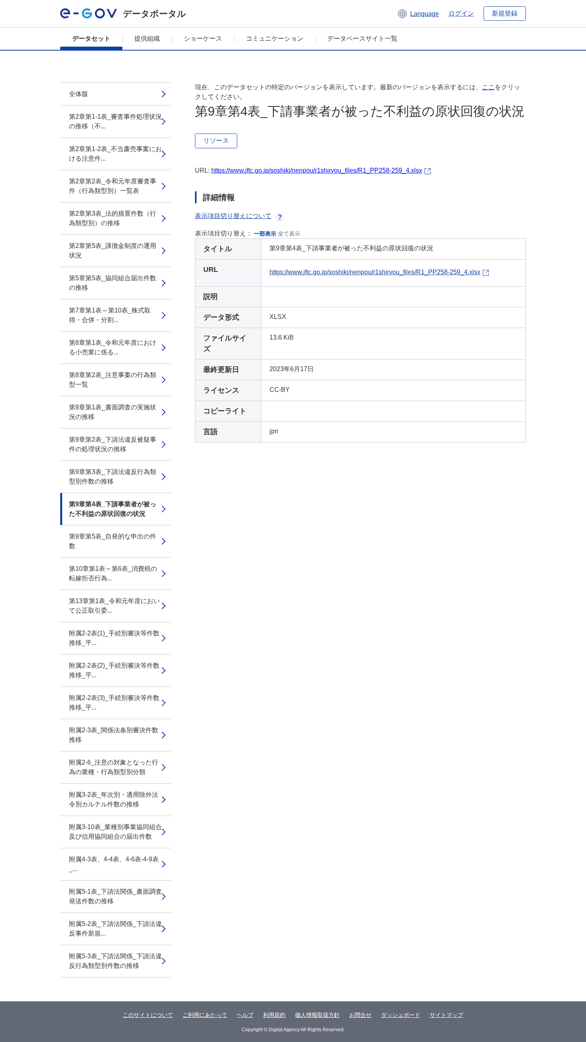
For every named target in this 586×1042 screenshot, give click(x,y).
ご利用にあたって (205, 1015)
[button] (418, 13)
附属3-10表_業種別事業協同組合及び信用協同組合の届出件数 (115, 832)
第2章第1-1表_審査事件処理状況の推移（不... (115, 121)
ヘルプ (245, 1015)
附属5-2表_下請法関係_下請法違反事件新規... (115, 928)
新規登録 (504, 13)
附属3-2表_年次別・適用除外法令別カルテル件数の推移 (113, 799)
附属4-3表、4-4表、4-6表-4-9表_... (114, 864)
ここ (488, 87)
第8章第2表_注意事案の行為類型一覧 (112, 380)
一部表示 (265, 233)
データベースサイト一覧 (362, 38)
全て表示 (289, 233)
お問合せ (360, 1015)
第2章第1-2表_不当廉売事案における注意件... (115, 153)
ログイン (461, 13)
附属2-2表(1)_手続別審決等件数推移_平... (114, 638)
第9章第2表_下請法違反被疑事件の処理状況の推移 (112, 444)
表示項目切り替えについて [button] (233, 215)
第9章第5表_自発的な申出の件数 (112, 541)
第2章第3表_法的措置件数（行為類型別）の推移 (112, 218)
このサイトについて (148, 1015)
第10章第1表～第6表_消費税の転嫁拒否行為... (113, 573)
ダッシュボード (400, 1015)
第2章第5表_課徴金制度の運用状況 (112, 250)
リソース (216, 140)
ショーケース (203, 38)
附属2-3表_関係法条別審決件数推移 (113, 735)
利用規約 (274, 1015)
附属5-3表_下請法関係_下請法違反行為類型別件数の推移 (115, 961)
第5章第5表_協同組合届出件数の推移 (112, 283)
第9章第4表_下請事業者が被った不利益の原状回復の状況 (112, 509)
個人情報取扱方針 (317, 1015)
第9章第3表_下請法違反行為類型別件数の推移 (112, 476)
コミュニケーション (274, 38)
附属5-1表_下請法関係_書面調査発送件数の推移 (115, 896)
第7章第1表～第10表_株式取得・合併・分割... (110, 315)
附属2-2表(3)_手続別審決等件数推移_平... (114, 702)
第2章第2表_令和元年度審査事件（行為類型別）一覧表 (112, 186)
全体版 (78, 93)
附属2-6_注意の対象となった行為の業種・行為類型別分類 (113, 767)
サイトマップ (446, 1015)
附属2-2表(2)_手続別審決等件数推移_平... (114, 670)
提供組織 (147, 38)
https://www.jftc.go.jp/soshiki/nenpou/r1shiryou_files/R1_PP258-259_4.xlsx (316, 170)
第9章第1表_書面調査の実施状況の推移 (112, 412)
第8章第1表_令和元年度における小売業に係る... (112, 347)
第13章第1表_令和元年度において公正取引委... (114, 606)
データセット (91, 38)
